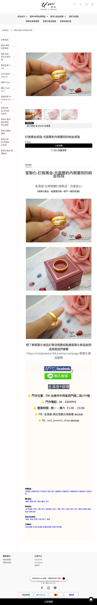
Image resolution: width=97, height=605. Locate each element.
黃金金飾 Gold (5, 66)
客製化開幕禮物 (5, 132)
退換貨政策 (7, 562)
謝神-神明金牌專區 (5, 47)
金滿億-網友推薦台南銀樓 (59, 414)
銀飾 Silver (5, 82)
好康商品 (5, 39)
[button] (89, 74)
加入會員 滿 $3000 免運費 (38, 126)
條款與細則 (7, 559)
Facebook (38, 559)
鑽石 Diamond (5, 89)
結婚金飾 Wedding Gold (6, 99)
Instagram (39, 562)
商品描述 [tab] (28, 165)
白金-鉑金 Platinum (6, 75)
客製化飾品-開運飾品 (7, 152)
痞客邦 (37, 565)
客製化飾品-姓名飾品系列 (5, 111)
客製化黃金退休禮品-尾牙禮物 (5, 122)
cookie (41, 578)
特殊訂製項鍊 (57, 527)
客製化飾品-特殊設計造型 (23, 30)
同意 (59, 578)
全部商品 (5, 30)
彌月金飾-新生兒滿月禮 (5, 57)
